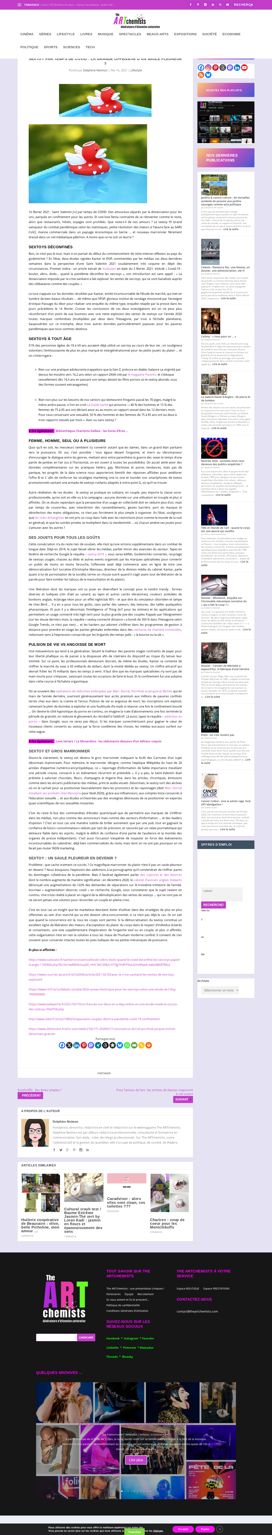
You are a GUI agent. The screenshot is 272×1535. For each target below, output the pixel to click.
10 (150, 1491)
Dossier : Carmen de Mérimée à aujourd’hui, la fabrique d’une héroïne (225, 667)
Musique (105, 34)
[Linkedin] (76, 1045)
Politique (29, 47)
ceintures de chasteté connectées (157, 630)
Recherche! (213, 904)
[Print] (148, 1045)
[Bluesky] (120, 1045)
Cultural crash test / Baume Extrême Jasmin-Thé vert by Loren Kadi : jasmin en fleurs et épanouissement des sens (83, 1220)
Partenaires (113, 1293)
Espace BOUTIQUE (188, 1288)
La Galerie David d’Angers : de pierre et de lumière (225, 398)
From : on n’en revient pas (217, 735)
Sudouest (109, 269)
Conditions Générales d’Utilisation (127, 1310)
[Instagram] (208, 67)
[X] (69, 1045)
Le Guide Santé (97, 405)
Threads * (114, 1356)
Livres (86, 34)
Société (209, 34)
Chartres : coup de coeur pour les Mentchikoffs (167, 1223)
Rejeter (205, 1529)
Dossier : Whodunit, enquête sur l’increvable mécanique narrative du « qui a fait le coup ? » (224, 601)
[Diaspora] (112, 1045)
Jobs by (205, 932)
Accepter (183, 1529)
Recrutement (145, 1293)
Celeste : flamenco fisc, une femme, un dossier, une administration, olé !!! (225, 269)
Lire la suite (231, 229)
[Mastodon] (91, 1045)
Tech (90, 47)
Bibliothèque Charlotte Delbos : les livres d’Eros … (92, 431)
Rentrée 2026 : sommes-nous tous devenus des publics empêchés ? (222, 462)
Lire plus (136, 1460)
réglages (158, 1531)
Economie (231, 34)
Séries (45, 34)
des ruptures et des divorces (161, 875)
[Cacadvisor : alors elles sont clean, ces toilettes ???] (126, 1182)
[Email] (134, 1045)
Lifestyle (66, 34)
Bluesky (127, 1356)
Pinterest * (131, 1347)
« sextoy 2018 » (95, 554)
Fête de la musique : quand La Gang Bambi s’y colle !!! (136, 1424)
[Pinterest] (83, 1045)
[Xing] (98, 1045)
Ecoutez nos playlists (224, 90)
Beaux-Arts (158, 34)
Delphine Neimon (95, 70)
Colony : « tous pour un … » (218, 336)
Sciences (71, 47)
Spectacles (130, 34)
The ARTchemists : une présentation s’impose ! (135, 1288)
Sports (51, 47)
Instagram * (133, 1338)
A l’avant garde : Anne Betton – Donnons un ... (70, 4)
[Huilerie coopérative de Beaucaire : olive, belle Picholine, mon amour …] (41, 1193)
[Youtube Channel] (244, 67)
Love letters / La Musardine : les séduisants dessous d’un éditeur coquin (109, 741)
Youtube (148, 1338)
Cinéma (26, 34)
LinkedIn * (114, 1347)
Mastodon (147, 1347)
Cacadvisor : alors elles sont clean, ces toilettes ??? (126, 1202)
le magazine (136, 374)
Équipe (129, 1293)
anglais (164, 880)
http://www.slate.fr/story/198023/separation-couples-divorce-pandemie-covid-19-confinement (94, 1019)
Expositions (185, 34)
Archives (203, 981)
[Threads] (105, 1045)
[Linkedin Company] (237, 67)
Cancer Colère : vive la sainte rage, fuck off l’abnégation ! (226, 802)
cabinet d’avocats (146, 880)
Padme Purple (114, 1434)
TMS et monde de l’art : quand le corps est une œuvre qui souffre (225, 529)
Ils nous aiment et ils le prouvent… (127, 1299)
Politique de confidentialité (123, 1305)
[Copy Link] (141, 1045)
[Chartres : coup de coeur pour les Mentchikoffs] (169, 1193)
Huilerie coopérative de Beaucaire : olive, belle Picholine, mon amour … (40, 1225)
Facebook (113, 1338)
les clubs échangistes (49, 518)
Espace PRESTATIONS (216, 1288)
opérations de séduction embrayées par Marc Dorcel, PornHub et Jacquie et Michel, (114, 691)
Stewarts (176, 880)
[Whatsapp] (127, 1045)
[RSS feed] (201, 75)
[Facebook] (62, 1045)
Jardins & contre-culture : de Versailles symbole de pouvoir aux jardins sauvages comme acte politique (225, 201)
